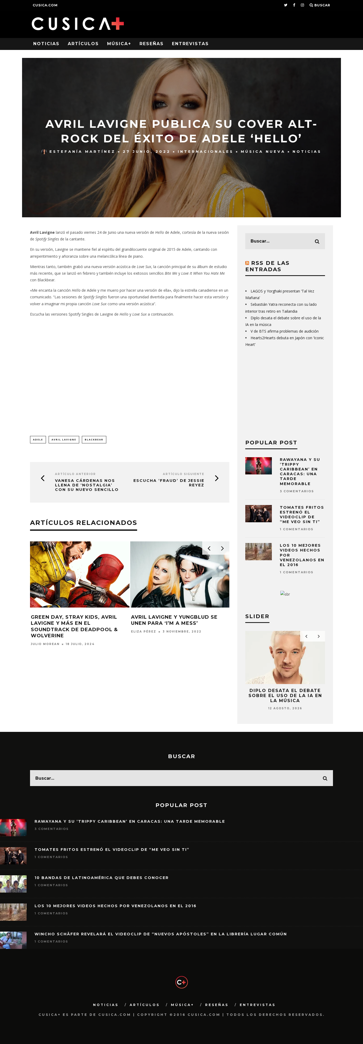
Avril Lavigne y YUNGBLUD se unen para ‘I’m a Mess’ (174, 620)
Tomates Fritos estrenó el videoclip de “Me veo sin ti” (302, 514)
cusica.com (45, 5)
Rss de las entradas (267, 266)
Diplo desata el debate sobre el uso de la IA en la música (285, 695)
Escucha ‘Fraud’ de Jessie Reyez (168, 482)
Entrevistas (190, 43)
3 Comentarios (297, 491)
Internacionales (206, 151)
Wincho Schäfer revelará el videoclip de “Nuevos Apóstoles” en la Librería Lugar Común (161, 934)
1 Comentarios (297, 529)
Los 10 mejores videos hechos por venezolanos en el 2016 (116, 905)
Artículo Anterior (75, 474)
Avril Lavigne (64, 439)
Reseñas (152, 43)
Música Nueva (263, 151)
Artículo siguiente (183, 474)
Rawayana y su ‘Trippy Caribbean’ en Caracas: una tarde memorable (300, 471)
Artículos (83, 43)
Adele (38, 439)
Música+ (119, 43)
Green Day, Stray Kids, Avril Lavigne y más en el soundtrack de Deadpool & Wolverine (74, 626)
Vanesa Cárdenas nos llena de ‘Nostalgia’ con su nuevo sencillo (87, 485)
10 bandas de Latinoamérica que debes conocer (102, 877)
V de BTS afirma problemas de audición (285, 331)
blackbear (94, 439)
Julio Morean (45, 644)
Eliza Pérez (143, 631)
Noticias (46, 43)
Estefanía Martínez (82, 151)
